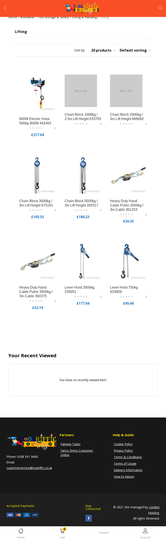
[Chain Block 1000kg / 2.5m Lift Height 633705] (81, 90)
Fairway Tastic (71, 444)
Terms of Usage (125, 463)
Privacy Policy (123, 450)
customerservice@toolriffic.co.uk (29, 468)
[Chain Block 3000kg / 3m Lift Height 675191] (37, 175)
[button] (62, 534)
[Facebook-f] (88, 518)
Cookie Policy (123, 444)
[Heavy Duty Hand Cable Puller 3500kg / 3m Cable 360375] (37, 261)
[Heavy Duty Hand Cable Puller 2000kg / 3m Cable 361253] (128, 175)
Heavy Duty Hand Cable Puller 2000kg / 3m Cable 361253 (126, 205)
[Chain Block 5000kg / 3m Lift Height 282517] (83, 175)
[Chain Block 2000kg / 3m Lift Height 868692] (126, 90)
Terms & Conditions (128, 457)
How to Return (124, 476)
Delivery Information (128, 470)
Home (12, 17)
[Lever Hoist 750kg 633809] (128, 261)
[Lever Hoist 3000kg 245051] (83, 261)
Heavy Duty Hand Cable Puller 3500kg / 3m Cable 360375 (36, 292)
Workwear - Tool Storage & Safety (44, 17)
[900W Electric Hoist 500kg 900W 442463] (37, 93)
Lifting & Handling (84, 17)
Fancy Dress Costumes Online (77, 452)
